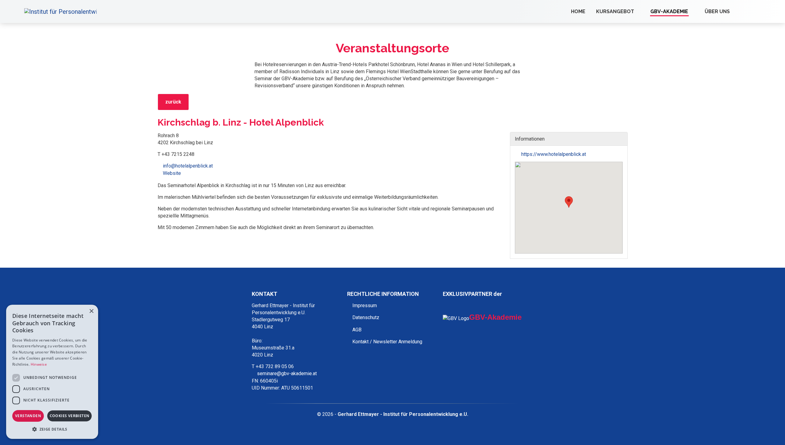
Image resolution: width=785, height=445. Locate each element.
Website (172, 173)
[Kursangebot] (639, 11)
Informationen (530, 139)
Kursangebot (615, 11)
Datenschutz (365, 317)
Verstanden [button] (28, 415)
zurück (173, 102)
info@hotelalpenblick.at (188, 166)
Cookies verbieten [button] (70, 415)
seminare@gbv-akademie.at (287, 373)
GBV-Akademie (669, 11)
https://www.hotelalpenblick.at (553, 154)
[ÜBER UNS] (735, 11)
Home (578, 11)
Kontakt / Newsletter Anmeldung (387, 342)
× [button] (91, 311)
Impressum (364, 305)
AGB (357, 330)
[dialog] (52, 372)
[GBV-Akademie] (693, 11)
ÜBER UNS (717, 11)
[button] (569, 202)
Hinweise (39, 364)
